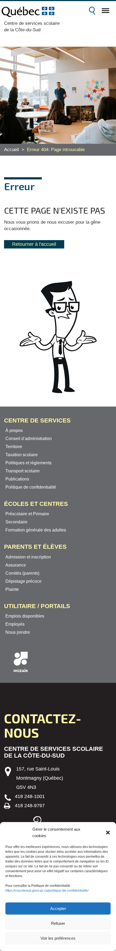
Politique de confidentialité (30, 487)
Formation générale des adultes (35, 530)
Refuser (58, 923)
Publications (17, 479)
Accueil (11, 149)
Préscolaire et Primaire (27, 514)
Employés (15, 624)
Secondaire (16, 522)
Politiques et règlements (28, 463)
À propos (14, 430)
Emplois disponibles (24, 616)
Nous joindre (17, 632)
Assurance (15, 565)
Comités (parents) (22, 573)
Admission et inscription (28, 557)
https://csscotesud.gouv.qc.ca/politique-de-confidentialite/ (46, 890)
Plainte (12, 589)
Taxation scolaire (21, 454)
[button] (108, 832)
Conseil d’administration (28, 438)
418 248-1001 (30, 796)
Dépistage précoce (23, 581)
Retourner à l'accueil (34, 244)
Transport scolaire (22, 471)
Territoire (13, 446)
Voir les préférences (58, 938)
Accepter (58, 908)
